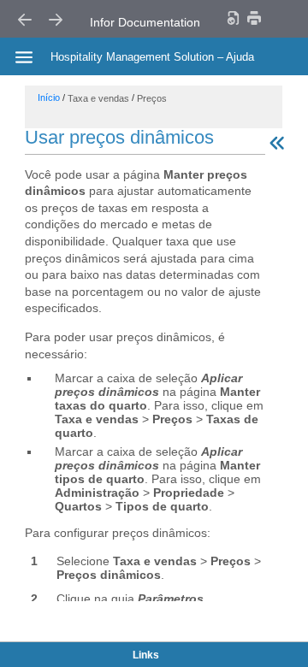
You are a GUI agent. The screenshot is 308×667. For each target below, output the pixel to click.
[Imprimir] (254, 17)
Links (146, 655)
